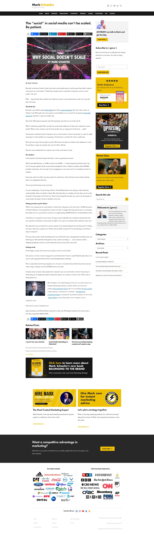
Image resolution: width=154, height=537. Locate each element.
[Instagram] (111, 6)
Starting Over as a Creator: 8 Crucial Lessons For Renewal (109, 275)
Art (106, 13)
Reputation (54, 519)
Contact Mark (52, 297)
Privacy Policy (55, 527)
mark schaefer (33, 347)
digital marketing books (60, 289)
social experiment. (66, 110)
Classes (90, 13)
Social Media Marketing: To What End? (105, 261)
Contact (112, 13)
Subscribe (54, 523)
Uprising (83, 13)
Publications (64, 13)
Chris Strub (49, 110)
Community (74, 13)
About (47, 13)
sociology (54, 351)
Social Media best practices (44, 351)
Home (41, 13)
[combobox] (110, 199)
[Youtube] (114, 6)
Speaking (54, 13)
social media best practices (45, 347)
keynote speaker (87, 289)
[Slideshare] (118, 6)
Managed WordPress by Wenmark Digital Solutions (110, 528)
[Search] (126, 199)
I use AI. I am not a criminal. (102, 257)
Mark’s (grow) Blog (74, 519)
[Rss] (121, 6)
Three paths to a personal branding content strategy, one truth (109, 271)
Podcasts (36, 523)
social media (34, 351)
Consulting (99, 13)
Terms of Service (37, 527)
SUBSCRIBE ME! (103, 72)
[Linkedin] (108, 6)
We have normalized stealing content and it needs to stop (108, 266)
